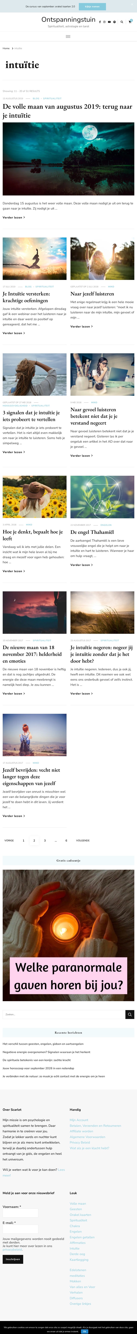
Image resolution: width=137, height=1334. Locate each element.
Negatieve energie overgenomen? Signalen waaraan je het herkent (46, 1052)
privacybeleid (12, 1249)
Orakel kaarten (80, 1215)
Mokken (75, 1281)
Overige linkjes (80, 1304)
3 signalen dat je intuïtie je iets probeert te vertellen (31, 416)
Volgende (83, 840)
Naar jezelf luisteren (92, 293)
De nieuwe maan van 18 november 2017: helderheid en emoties (32, 654)
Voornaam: (12, 1207)
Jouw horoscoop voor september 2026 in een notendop (38, 1068)
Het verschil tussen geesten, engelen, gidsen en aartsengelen (43, 1044)
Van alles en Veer (82, 1287)
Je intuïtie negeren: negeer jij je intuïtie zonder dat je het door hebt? (101, 654)
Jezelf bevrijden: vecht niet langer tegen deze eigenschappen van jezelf (31, 776)
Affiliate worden (81, 1131)
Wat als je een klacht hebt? (89, 1148)
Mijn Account (79, 1120)
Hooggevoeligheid (15, 405)
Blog (36, 98)
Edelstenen (78, 1270)
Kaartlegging (79, 1260)
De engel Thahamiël (92, 531)
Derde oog (77, 1254)
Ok (84, 1331)
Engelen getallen (82, 1237)
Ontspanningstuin (68, 19)
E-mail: (9, 1223)
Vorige (9, 840)
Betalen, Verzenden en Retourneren (95, 1126)
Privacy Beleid (80, 1142)
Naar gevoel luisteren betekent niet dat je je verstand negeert (93, 416)
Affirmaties (78, 1243)
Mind (111, 286)
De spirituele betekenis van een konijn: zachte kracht (37, 1060)
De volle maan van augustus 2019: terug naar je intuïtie (67, 111)
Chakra (75, 1226)
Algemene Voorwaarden (87, 1137)
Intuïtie (75, 1248)
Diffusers (76, 1298)
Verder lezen (12, 218)
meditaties (77, 1276)
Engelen (106, 525)
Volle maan (78, 1203)
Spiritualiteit (52, 98)
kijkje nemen (92, 6)
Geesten (76, 1209)
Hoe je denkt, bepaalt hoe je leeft (33, 535)
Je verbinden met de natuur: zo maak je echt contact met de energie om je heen (54, 1076)
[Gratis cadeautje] (68, 935)
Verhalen (76, 1292)
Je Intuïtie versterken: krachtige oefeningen (26, 297)
